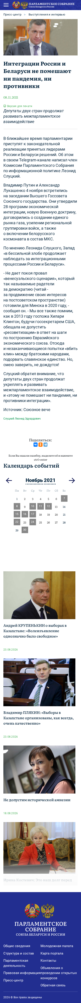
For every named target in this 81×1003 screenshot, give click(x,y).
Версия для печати (19, 106)
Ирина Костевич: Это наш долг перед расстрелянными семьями (37, 882)
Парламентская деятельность (15, 963)
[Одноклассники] (40, 444)
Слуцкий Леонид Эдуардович (22, 418)
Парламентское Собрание (40, 928)
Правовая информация (21, 973)
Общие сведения (16, 946)
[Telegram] (45, 444)
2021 (50, 480)
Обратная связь (52, 985)
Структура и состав (18, 953)
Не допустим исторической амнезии (36, 799)
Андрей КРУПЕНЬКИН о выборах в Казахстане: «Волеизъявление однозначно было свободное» (35, 630)
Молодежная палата (56, 946)
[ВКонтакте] (36, 444)
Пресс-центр (12, 14)
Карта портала (51, 953)
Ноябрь (34, 480)
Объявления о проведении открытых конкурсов (58, 973)
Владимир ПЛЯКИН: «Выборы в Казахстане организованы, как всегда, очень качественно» (38, 718)
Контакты (48, 961)
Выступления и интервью (47, 14)
